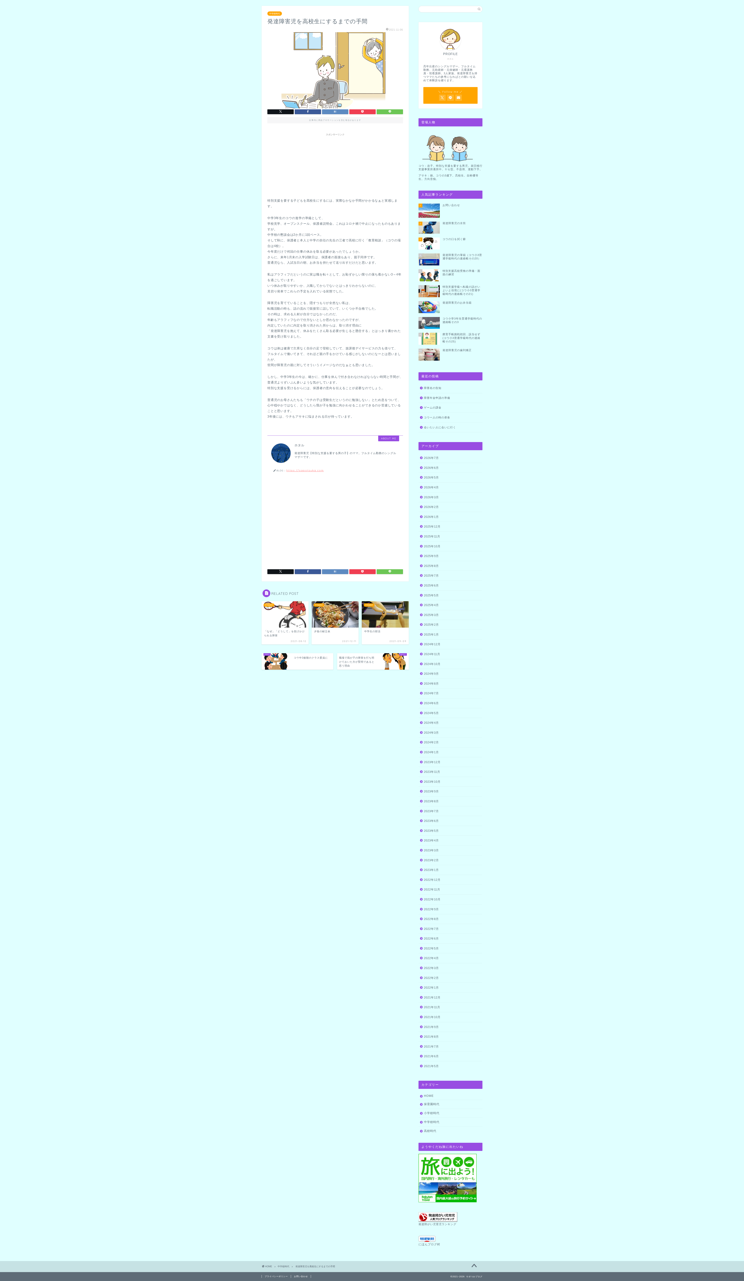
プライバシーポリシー (276, 1276)
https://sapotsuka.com (305, 470)
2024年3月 (431, 732)
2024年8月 (431, 683)
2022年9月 (431, 909)
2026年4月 (431, 487)
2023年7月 (431, 811)
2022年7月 (431, 928)
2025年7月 (431, 575)
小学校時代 (431, 1113)
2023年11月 (432, 771)
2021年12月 (432, 997)
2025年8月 (431, 566)
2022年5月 (431, 948)
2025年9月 (431, 556)
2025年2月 (431, 624)
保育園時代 (431, 1104)
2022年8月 (431, 919)
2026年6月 (431, 467)
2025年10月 (432, 546)
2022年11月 (432, 889)
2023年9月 (431, 791)
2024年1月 (431, 752)
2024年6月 (431, 703)
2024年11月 (432, 654)
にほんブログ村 (429, 1244)
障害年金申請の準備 (437, 397)
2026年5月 (431, 477)
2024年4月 (431, 722)
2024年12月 (432, 644)
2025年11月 (432, 536)
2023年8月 (431, 801)
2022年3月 (431, 968)
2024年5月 (431, 713)
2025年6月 (431, 585)
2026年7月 (431, 458)
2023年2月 (431, 860)
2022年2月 (431, 978)
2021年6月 (431, 1056)
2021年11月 (432, 1007)
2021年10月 (432, 1017)
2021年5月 (431, 1066)
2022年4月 (431, 958)
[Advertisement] (335, 165)
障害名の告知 (432, 388)
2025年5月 (431, 595)
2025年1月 (431, 634)
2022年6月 (431, 938)
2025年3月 (431, 615)
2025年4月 (431, 605)
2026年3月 (431, 497)
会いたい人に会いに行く (440, 427)
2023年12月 (432, 762)
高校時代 (430, 1130)
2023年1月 (431, 870)
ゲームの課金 (432, 407)
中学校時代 (274, 13)
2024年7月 (431, 693)
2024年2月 (431, 742)
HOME (429, 1095)
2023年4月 (431, 840)
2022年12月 (432, 879)
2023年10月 (432, 781)
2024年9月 (431, 673)
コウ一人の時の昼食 (437, 417)
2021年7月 (431, 1046)
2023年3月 (431, 850)
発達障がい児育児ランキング (437, 1224)
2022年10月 (432, 899)
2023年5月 (431, 830)
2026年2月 (431, 507)
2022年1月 (431, 987)
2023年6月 (431, 820)
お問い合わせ (301, 1276)
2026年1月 (431, 516)
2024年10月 (432, 664)
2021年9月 (431, 1027)
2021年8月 (431, 1036)
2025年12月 (432, 526)
